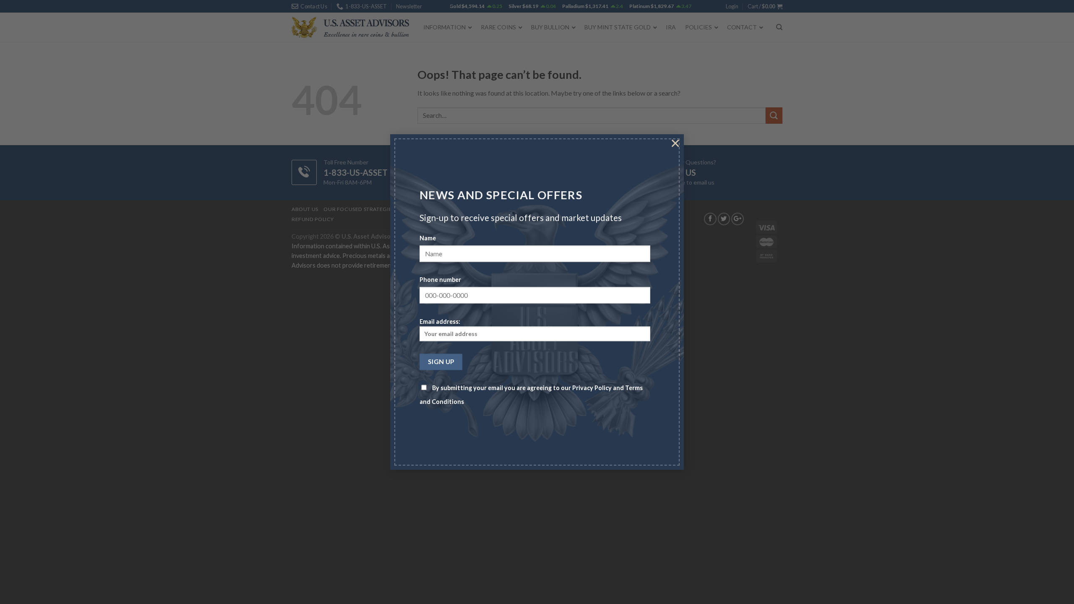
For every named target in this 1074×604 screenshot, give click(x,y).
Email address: (440, 321)
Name (428, 238)
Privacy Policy (592, 388)
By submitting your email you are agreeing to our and (531, 395)
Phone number (440, 280)
